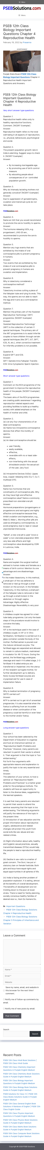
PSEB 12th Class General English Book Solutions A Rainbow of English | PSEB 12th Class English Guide (21, 1106)
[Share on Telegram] (2, 572)
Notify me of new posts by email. (20, 1008)
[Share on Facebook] (2, 577)
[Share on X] (2, 582)
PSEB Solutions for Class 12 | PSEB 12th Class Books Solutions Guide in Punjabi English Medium (20, 1097)
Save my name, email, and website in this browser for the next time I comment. (22, 990)
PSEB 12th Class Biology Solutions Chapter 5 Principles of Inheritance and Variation (21, 920)
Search (6, 1029)
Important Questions (15, 906)
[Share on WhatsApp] (2, 567)
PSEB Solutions (29, 1147)
